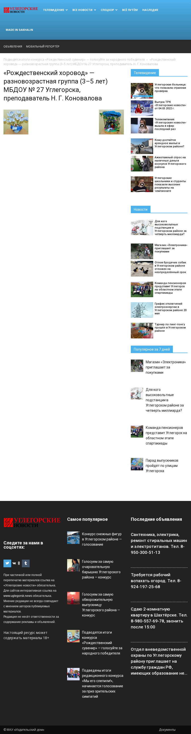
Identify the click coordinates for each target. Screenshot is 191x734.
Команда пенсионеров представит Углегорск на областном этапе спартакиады (170, 288)
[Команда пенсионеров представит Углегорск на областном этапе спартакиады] (142, 289)
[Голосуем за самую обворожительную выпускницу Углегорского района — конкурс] (73, 598)
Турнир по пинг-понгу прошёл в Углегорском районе (170, 327)
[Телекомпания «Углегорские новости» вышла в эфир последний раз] (142, 125)
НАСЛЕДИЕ (150, 10)
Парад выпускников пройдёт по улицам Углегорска (162, 465)
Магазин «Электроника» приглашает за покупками (171, 248)
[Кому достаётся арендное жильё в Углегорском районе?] (142, 146)
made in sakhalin (19, 30)
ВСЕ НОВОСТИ (82, 10)
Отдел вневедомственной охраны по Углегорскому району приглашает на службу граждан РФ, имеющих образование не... (159, 661)
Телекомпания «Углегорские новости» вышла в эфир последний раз (170, 124)
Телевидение (53, 10)
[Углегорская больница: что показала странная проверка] (142, 91)
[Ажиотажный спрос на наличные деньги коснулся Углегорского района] (142, 163)
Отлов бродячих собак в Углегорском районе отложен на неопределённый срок (170, 267)
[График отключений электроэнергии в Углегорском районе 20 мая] (142, 310)
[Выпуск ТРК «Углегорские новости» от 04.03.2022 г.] (142, 108)
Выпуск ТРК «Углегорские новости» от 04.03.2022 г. (170, 105)
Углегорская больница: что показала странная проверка (170, 88)
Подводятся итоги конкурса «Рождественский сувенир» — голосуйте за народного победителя (102, 642)
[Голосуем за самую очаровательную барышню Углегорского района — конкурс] (73, 565)
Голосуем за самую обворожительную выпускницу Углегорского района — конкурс (101, 604)
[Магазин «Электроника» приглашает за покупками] (142, 251)
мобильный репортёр (42, 46)
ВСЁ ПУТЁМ (130, 10)
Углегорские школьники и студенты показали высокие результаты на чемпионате (170, 184)
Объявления (12, 46)
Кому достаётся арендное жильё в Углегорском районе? (169, 143)
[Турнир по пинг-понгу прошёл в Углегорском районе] (142, 330)
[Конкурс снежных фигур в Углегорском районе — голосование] (73, 537)
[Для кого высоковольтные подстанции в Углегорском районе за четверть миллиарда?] (142, 227)
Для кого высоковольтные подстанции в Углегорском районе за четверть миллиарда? (171, 228)
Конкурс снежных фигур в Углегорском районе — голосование (102, 539)
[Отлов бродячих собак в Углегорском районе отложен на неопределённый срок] (142, 269)
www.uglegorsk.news (17, 596)
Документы (167, 730)
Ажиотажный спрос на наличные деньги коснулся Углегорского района (170, 162)
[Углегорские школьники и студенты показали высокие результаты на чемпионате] (142, 184)
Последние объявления (156, 519)
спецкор (107, 10)
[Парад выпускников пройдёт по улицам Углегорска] (137, 464)
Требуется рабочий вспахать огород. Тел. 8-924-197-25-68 (156, 580)
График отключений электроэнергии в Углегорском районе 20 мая (171, 308)
